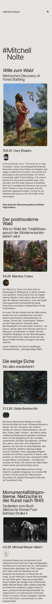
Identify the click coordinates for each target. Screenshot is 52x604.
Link (38, 477)
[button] (46, 12)
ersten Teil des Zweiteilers (25, 595)
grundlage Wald (31, 349)
